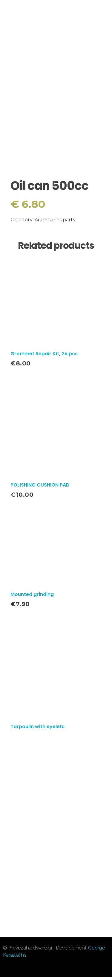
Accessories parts (55, 219)
